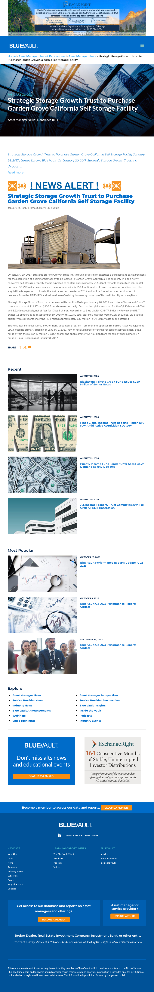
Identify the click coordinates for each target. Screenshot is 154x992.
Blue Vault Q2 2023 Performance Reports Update (108, 605)
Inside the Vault (90, 710)
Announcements (108, 858)
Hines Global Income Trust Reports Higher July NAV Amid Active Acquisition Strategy (112, 424)
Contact (12, 888)
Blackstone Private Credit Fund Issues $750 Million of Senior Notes (110, 383)
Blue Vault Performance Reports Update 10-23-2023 (112, 564)
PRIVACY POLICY (74, 835)
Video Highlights (23, 720)
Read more (15, 172)
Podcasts (85, 715)
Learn (10, 858)
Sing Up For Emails (41, 776)
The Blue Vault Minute (64, 854)
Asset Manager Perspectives (98, 695)
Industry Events (90, 720)
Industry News (22, 705)
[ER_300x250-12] (113, 784)
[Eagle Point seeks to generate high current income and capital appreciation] (77, 35)
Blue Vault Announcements (31, 710)
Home (12, 56)
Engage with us (125, 916)
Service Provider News (27, 700)
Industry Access (15, 871)
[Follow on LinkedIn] (61, 835)
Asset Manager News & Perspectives (42, 56)
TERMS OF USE (91, 835)
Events (11, 880)
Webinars (19, 715)
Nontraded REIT (47, 119)
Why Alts (12, 854)
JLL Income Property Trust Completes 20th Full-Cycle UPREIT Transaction (112, 506)
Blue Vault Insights (92, 705)
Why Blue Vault (15, 884)
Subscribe (12, 875)
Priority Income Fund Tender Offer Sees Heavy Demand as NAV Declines (112, 465)
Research (12, 867)
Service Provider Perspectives (99, 700)
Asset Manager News (82, 56)
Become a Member (116, 807)
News (10, 862)
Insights (104, 854)
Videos (57, 867)
